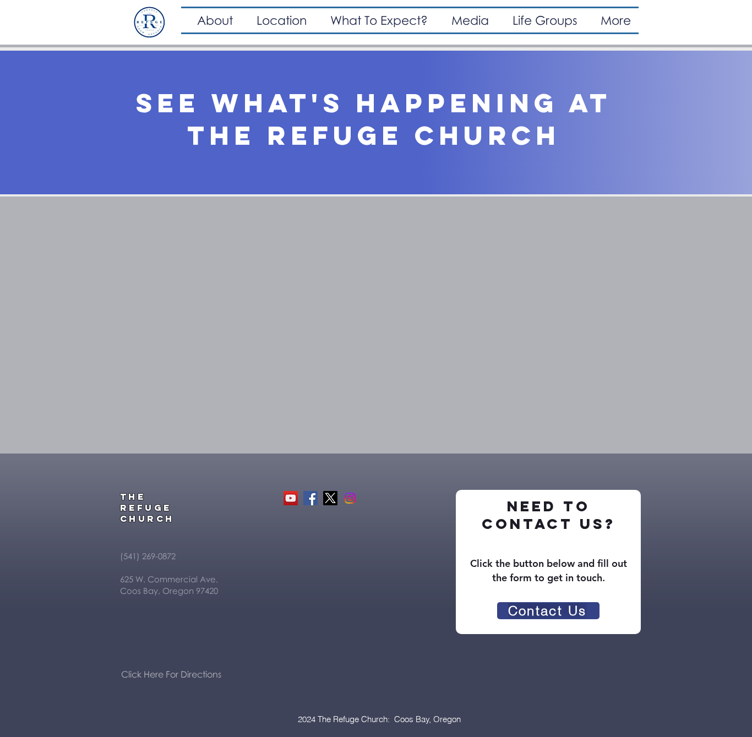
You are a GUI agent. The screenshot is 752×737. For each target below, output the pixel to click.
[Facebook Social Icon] (310, 498)
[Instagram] (350, 498)
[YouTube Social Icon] (291, 498)
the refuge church (373, 135)
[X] (330, 498)
